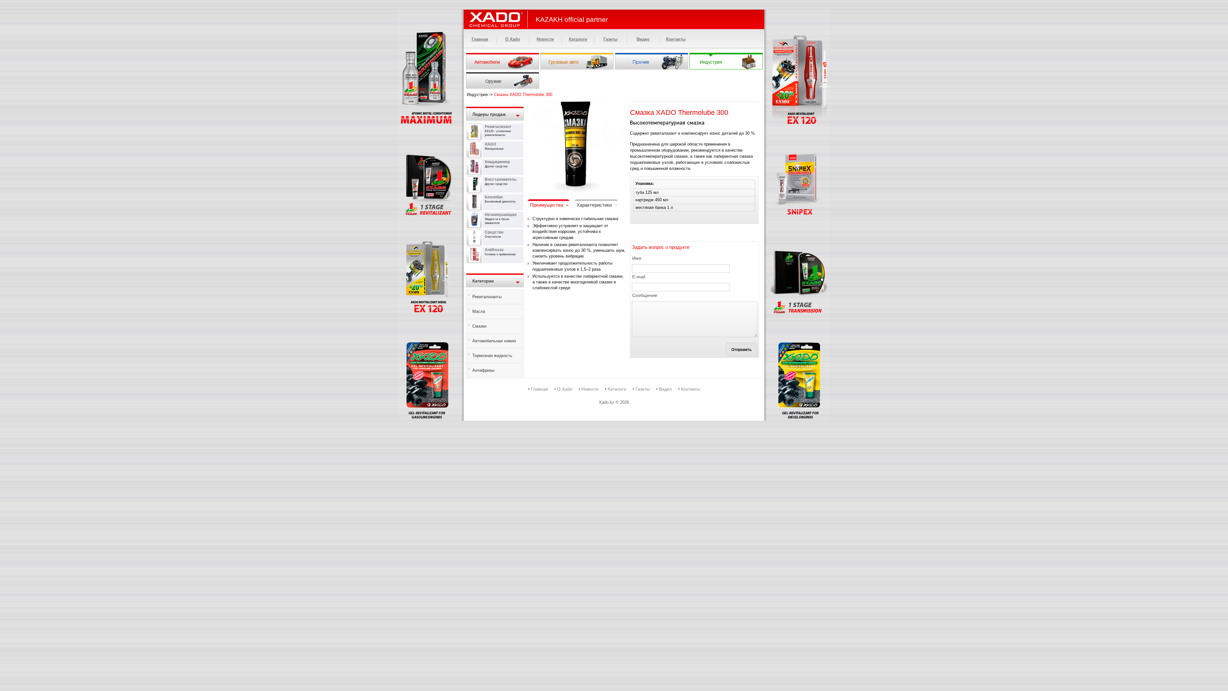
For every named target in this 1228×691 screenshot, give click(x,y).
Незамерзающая (500, 214)
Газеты (610, 39)
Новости (545, 39)
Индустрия (477, 94)
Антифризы (483, 370)
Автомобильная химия (494, 340)
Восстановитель (500, 179)
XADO (490, 144)
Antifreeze (494, 250)
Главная (480, 39)
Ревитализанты (487, 296)
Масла (478, 311)
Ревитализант (498, 126)
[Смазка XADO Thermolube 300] (576, 104)
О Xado (512, 39)
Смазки (479, 326)
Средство (494, 232)
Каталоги (578, 39)
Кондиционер (497, 162)
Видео (643, 39)
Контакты (676, 39)
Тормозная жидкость (492, 355)
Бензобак (494, 197)
